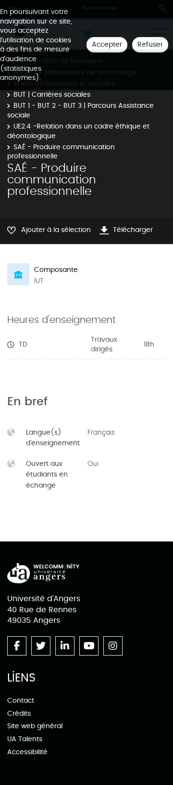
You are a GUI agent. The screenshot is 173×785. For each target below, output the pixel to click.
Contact (20, 700)
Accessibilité (27, 752)
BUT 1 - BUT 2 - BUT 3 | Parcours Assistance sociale (80, 110)
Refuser (150, 44)
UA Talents (24, 739)
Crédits (19, 713)
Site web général (34, 726)
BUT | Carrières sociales (51, 95)
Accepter (107, 44)
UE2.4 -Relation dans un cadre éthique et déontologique (78, 131)
